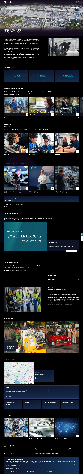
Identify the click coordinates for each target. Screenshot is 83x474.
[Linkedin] (6, 206)
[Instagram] (9, 453)
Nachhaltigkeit (48, 218)
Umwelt (12, 219)
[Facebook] (4, 206)
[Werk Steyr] (5, 2)
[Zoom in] (32, 380)
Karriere (15, 5)
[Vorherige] (4, 117)
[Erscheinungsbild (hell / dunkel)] (77, 2)
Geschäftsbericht (22, 270)
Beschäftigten (6, 219)
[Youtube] (11, 453)
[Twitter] (7, 453)
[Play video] (63, 47)
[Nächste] (78, 117)
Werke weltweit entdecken (8, 5)
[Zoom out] (32, 382)
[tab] (13, 259)
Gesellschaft (19, 219)
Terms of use (30, 382)
